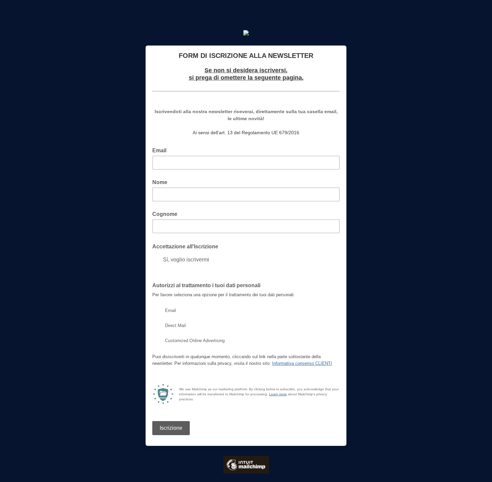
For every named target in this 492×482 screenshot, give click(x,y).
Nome (159, 182)
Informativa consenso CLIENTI (302, 363)
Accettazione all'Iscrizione (187, 246)
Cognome (164, 214)
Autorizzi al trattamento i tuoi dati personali (206, 285)
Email (161, 150)
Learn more (278, 394)
